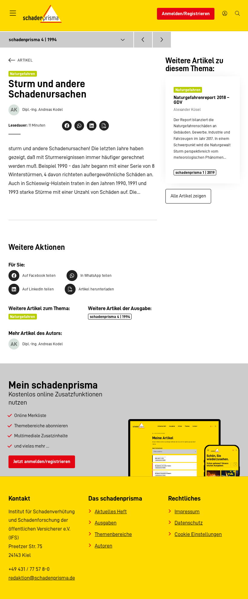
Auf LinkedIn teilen (38, 289)
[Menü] (13, 13)
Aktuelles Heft (111, 511)
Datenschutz (189, 522)
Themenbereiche (113, 534)
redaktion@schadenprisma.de (41, 578)
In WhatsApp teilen (96, 275)
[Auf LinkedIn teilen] (91, 126)
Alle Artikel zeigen (188, 196)
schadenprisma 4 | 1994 (110, 317)
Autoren (103, 545)
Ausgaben (105, 522)
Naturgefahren (22, 74)
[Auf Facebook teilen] (67, 126)
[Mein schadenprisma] (224, 14)
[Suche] (237, 14)
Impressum (187, 511)
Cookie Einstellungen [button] (198, 534)
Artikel (25, 60)
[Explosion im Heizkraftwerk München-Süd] (162, 40)
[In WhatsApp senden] (79, 126)
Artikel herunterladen (96, 289)
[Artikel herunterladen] (104, 126)
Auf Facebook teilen (39, 275)
